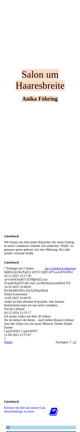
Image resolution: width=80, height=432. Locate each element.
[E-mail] (7, 427)
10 (74, 342)
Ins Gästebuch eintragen (60, 268)
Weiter (8, 342)
